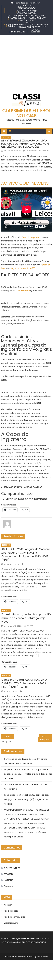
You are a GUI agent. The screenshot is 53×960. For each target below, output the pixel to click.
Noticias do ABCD (36, 19)
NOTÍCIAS (27, 5)
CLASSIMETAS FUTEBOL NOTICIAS (26, 113)
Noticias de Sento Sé (27, 12)
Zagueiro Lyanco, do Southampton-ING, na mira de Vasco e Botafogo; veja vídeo (26, 618)
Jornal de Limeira (37, 15)
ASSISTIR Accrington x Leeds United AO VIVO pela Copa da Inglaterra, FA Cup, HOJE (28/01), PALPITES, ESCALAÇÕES (47, 736)
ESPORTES (27, 23)
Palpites (11, 26)
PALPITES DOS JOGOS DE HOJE (31, 942)
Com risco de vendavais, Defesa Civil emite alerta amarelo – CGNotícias (25, 761)
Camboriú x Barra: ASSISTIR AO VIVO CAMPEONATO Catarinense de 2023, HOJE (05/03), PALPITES (24, 683)
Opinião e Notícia (26, 28)
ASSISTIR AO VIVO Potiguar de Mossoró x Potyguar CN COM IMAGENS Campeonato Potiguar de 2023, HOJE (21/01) (25, 554)
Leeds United (23, 290)
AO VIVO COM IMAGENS (25, 183)
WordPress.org (11, 923)
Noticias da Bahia (27, 9)
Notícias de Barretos (37, 17)
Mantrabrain (42, 956)
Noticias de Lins (27, 20)
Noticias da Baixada (18, 15)
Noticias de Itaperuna (27, 7)
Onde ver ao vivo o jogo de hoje (32, 26)
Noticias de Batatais (16, 17)
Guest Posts (36, 32)
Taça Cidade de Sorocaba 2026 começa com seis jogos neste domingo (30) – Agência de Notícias (26, 799)
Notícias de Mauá (17, 19)
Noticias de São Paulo (26, 14)
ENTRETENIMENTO (18, 32)
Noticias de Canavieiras (27, 10)
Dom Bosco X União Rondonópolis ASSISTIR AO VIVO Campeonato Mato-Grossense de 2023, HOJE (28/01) (9, 736)
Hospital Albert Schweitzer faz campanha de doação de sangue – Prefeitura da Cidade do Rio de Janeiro (28, 774)
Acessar (8, 904)
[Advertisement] (26, 63)
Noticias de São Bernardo (17, 24)
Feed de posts (11, 910)
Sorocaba (8, 886)
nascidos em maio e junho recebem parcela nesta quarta (26, 786)
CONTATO (35, 30)
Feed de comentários (14, 917)
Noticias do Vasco (40, 24)
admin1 (30, 626)
